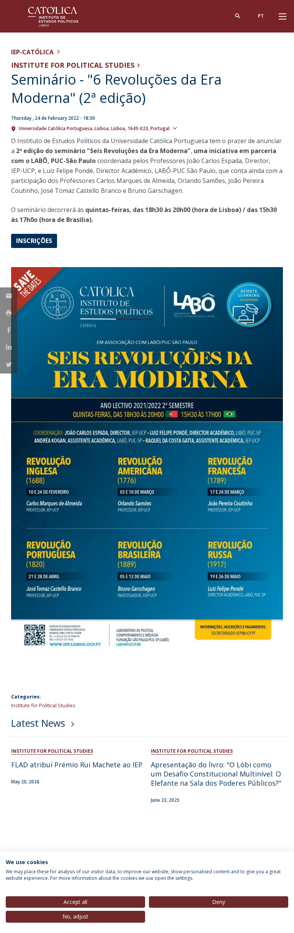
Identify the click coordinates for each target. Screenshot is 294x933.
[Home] (59, 16)
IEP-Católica (32, 52)
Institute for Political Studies (72, 65)
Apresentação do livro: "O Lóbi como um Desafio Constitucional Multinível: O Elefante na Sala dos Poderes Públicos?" (216, 774)
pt (261, 16)
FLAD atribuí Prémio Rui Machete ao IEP (76, 764)
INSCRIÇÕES (34, 241)
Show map (193, 128)
